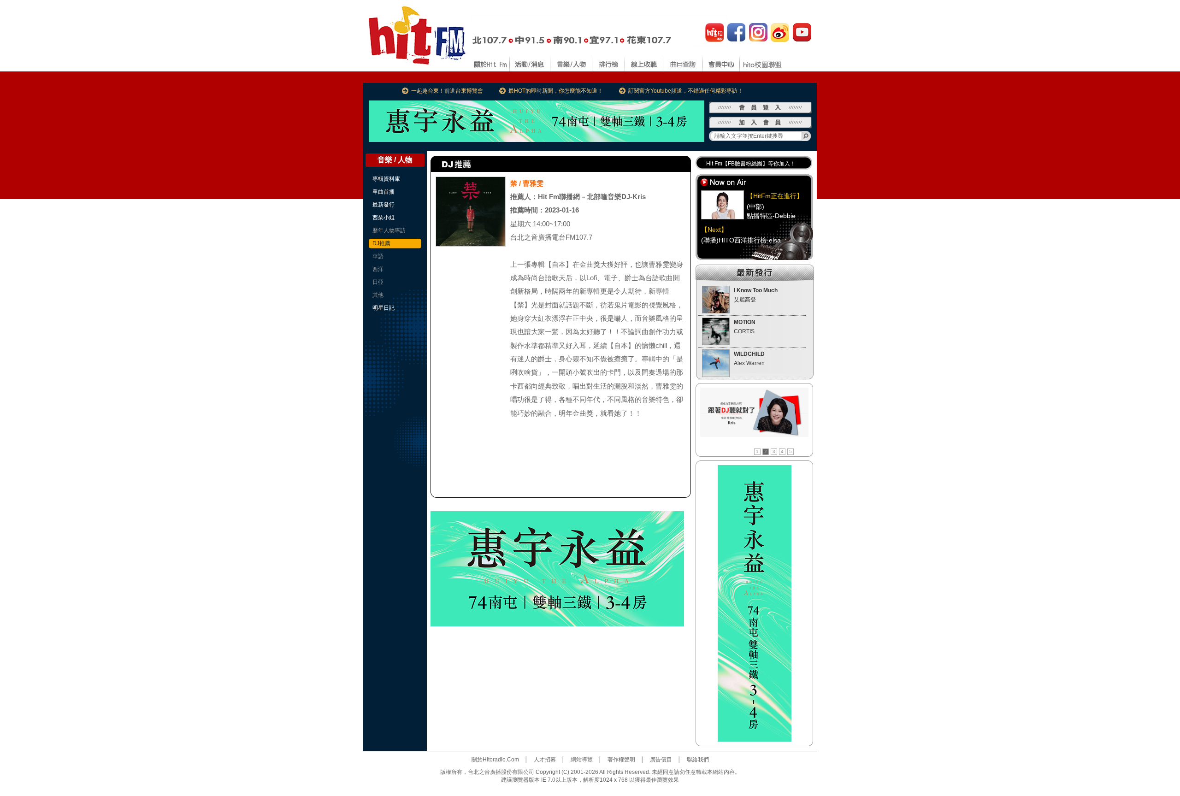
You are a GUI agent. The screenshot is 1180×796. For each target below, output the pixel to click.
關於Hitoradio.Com (495, 759)
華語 (378, 256)
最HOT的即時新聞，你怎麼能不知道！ (555, 91)
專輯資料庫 (386, 179)
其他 (378, 295)
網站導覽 (582, 759)
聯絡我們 (698, 759)
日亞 (378, 282)
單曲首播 (383, 192)
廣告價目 (661, 759)
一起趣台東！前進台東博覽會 (447, 91)
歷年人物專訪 (389, 230)
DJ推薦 (381, 243)
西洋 (378, 269)
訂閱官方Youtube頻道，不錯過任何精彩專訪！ (685, 91)
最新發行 (383, 204)
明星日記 (383, 308)
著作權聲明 (621, 759)
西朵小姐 (383, 217)
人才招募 (545, 759)
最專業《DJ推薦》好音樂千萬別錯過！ (754, 163)
